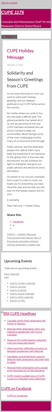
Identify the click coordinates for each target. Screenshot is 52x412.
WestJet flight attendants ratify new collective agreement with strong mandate (26, 332)
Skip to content (9, 2)
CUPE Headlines (23, 313)
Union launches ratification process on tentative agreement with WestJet (27, 350)
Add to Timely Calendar (22, 283)
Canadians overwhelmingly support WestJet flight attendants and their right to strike (28, 359)
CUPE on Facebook (16, 388)
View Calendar (11, 274)
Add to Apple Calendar (22, 293)
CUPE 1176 (12, 12)
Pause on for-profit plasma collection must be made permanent (27, 341)
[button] (6, 277)
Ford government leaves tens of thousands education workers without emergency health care (24, 241)
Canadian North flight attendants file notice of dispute (26, 322)
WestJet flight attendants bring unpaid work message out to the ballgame (27, 369)
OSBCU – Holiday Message (21, 234)
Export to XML (17, 300)
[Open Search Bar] (5, 32)
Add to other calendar (21, 297)
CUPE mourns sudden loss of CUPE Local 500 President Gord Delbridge (26, 377)
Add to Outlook (18, 290)
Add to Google (18, 286)
